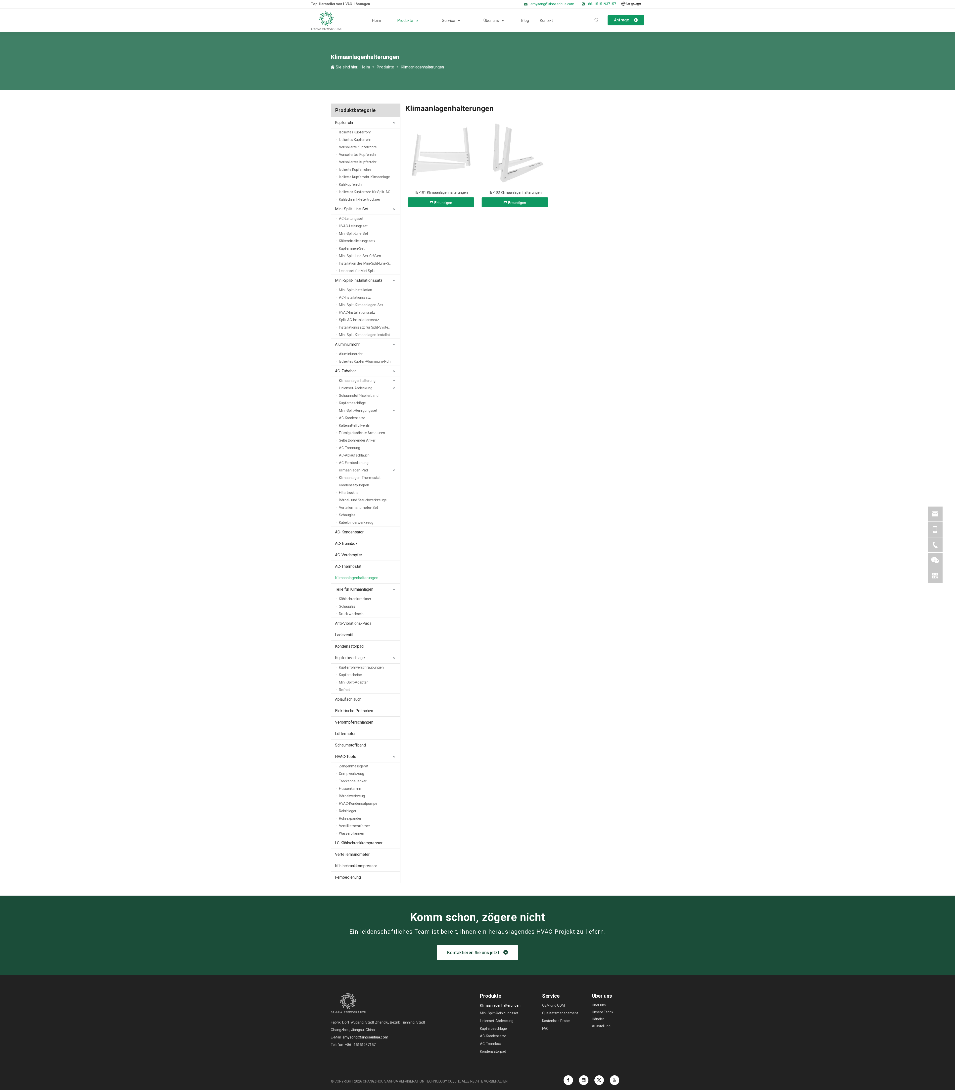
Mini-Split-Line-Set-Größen (360, 256)
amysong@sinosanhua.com (552, 4)
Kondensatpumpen (354, 485)
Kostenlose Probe (556, 1021)
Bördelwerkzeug (352, 796)
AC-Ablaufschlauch (354, 455)
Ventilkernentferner (354, 826)
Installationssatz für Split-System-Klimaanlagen (369, 327)
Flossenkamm (350, 789)
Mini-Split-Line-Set (351, 209)
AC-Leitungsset (351, 219)
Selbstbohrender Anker (357, 440)
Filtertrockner (349, 493)
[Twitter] (599, 1080)
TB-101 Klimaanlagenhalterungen (441, 192)
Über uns (599, 1005)
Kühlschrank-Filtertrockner (359, 199)
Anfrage (624, 20)
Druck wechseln (351, 614)
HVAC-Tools (345, 756)
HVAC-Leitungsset (353, 226)
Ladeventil (344, 634)
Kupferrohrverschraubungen (361, 667)
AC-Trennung (349, 448)
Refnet (344, 690)
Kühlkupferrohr (351, 184)
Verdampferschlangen (354, 722)
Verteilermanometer (352, 854)
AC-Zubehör (345, 371)
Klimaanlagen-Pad (353, 470)
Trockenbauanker (353, 781)
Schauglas (347, 515)
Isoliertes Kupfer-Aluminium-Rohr (365, 361)
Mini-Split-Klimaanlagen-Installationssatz (369, 335)
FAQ (545, 1029)
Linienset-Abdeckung (355, 388)
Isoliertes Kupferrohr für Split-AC (364, 192)
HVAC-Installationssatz (357, 312)
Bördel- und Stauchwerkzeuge (363, 500)
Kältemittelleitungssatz (357, 241)
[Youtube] (614, 1080)
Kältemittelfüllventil (354, 425)
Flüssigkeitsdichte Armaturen (362, 433)
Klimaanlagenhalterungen (356, 577)
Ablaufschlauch (348, 699)
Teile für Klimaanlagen (354, 589)
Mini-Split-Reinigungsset (358, 410)
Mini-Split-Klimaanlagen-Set (361, 305)
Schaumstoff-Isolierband (359, 396)
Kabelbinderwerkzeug (356, 522)
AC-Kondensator (352, 418)
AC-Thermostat (348, 566)
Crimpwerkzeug (351, 774)
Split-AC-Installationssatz (359, 320)
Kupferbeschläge (352, 403)
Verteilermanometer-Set (358, 508)
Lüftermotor (345, 733)
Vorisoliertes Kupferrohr (358, 155)
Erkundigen (443, 203)
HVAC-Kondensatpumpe (358, 803)
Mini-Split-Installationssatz (358, 280)
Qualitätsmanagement (560, 1013)
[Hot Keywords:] (596, 20)
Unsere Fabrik (602, 1012)
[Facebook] (568, 1080)
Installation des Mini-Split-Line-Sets (366, 263)
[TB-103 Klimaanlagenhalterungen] (515, 153)
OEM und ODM (553, 1005)
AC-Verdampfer (348, 555)
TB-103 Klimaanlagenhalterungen (515, 192)
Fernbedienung (348, 877)
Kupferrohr (344, 122)
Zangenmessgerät (353, 766)
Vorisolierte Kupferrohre (358, 147)
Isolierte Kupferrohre (355, 170)
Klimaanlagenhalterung (357, 381)
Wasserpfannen (351, 833)
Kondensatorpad (349, 646)
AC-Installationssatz (355, 297)
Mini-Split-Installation (355, 290)
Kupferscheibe (350, 675)
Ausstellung (601, 1026)
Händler (598, 1019)
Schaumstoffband (350, 745)
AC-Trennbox (346, 543)
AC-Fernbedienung (354, 463)
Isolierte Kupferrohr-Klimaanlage (364, 177)
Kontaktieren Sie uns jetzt (475, 952)
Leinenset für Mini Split (357, 271)
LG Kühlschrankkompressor (358, 843)
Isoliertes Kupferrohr (355, 132)
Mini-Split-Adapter (353, 682)
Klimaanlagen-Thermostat (360, 478)
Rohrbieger (347, 811)
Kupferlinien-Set (352, 248)
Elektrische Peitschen (354, 710)
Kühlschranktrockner (355, 599)
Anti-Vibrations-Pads (353, 623)
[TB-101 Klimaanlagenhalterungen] (441, 153)
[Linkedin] (583, 1080)
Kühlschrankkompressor (356, 865)
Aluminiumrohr (347, 344)
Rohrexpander (350, 818)
